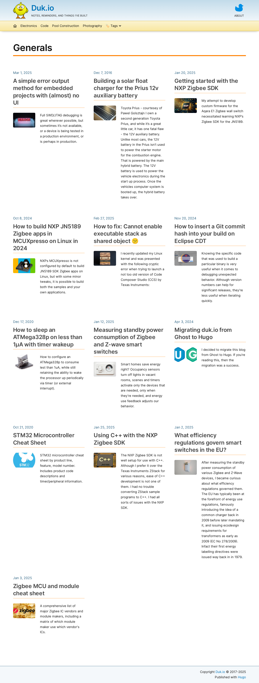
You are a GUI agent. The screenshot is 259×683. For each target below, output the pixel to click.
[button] (15, 26)
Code (45, 26)
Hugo (242, 677)
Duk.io (42, 8)
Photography (92, 26)
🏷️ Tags (112, 26)
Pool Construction (65, 26)
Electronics (28, 26)
